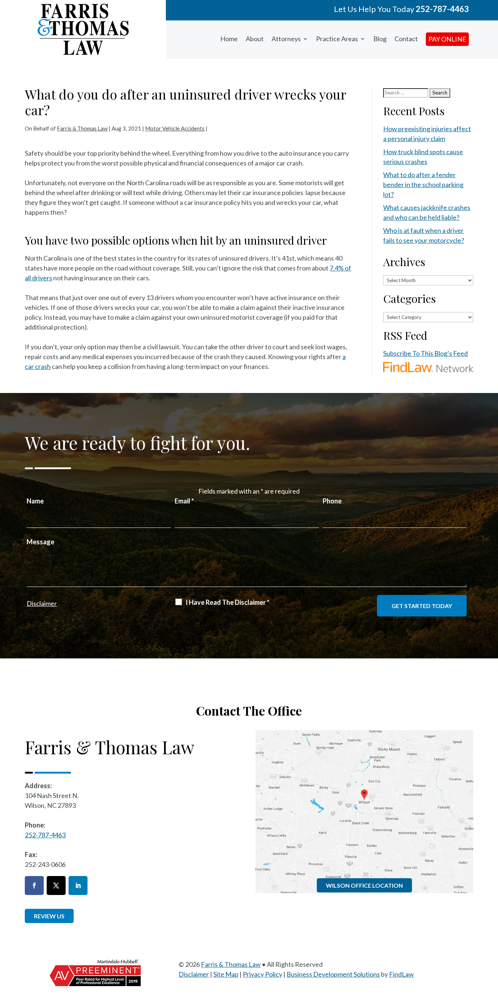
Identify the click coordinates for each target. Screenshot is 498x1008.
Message (40, 542)
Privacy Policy (262, 974)
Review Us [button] (49, 915)
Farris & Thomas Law (82, 128)
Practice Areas (337, 39)
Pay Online (447, 39)
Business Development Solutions (333, 974)
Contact (406, 39)
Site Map (225, 974)
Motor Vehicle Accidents (175, 128)
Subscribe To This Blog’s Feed (425, 353)
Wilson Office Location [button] (364, 885)
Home (229, 39)
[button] (490, 955)
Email (184, 501)
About (255, 39)
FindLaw (401, 974)
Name (35, 501)
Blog (379, 39)
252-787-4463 (442, 9)
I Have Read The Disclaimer (227, 602)
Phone (332, 501)
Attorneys (286, 39)
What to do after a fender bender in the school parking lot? (423, 184)
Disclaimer (42, 603)
